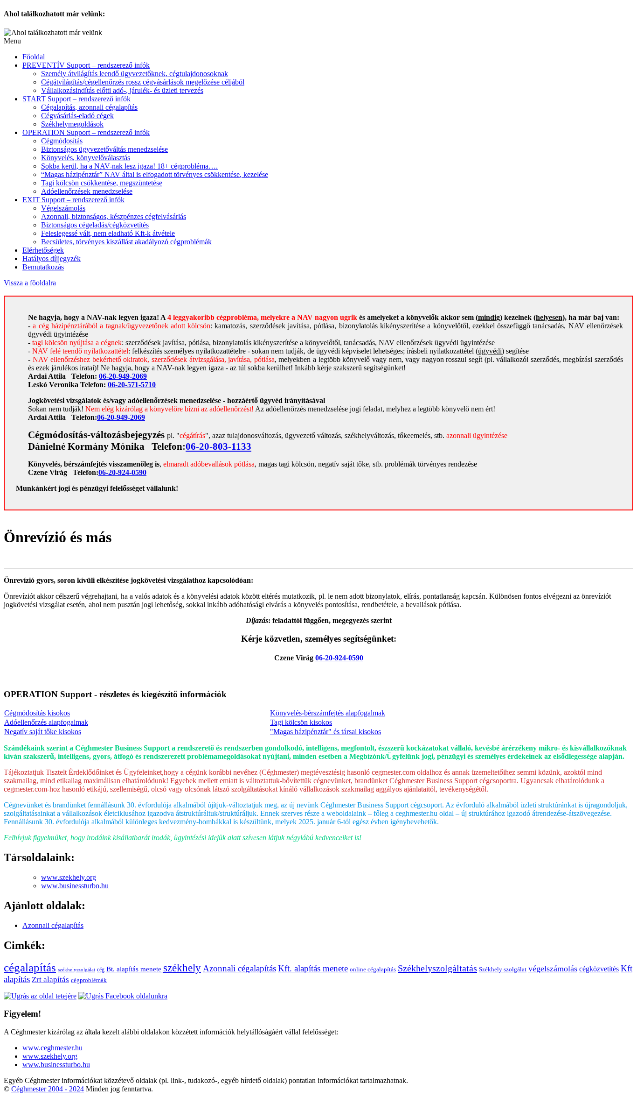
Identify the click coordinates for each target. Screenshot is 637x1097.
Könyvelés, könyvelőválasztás (85, 158)
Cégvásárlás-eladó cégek (77, 116)
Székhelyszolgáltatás (437, 968)
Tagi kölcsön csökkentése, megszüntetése (101, 183)
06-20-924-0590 (122, 472)
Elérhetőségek (43, 250)
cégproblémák (89, 980)
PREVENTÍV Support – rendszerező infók (86, 65)
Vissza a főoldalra (30, 283)
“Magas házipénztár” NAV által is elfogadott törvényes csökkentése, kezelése (154, 174)
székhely (182, 968)
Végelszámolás (63, 208)
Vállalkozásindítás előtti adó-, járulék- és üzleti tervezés (122, 90)
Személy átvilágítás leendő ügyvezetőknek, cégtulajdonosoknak (134, 74)
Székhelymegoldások (72, 124)
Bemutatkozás (43, 267)
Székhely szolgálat (502, 969)
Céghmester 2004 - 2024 (47, 1089)
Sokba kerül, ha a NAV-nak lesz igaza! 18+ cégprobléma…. (129, 166)
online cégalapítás (373, 969)
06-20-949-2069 (123, 376)
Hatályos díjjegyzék (51, 258)
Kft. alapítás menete (313, 968)
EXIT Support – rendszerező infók (73, 200)
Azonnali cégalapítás (52, 925)
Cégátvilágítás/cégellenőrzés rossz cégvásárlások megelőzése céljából (142, 82)
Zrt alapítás (50, 979)
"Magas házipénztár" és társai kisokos (325, 732)
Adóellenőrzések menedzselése (86, 191)
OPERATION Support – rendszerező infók (86, 132)
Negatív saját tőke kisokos (42, 732)
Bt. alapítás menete (134, 969)
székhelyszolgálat (76, 969)
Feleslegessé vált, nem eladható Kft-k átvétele (108, 233)
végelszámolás (552, 968)
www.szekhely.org (68, 877)
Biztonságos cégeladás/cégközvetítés (95, 225)
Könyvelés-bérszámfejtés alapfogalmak (327, 713)
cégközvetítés (599, 969)
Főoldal (33, 57)
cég (100, 969)
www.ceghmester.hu (52, 1048)
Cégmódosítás (62, 141)
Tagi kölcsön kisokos (301, 722)
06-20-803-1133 (218, 446)
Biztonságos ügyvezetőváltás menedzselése (104, 149)
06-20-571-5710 (132, 385)
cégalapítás (30, 967)
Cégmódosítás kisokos (37, 713)
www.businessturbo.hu (75, 886)
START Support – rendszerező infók (76, 99)
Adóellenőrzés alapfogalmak (46, 722)
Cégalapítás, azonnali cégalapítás (89, 107)
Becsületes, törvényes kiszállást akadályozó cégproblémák (126, 242)
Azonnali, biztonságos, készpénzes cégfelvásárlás (113, 216)
